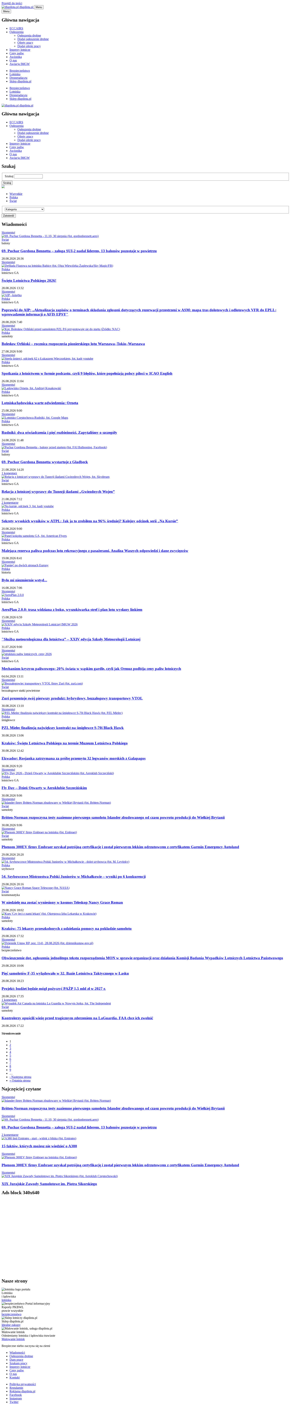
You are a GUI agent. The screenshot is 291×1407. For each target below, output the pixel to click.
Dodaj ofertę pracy (29, 46)
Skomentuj (8, 232)
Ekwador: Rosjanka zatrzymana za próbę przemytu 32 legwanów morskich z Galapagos (74, 758)
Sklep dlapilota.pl (20, 81)
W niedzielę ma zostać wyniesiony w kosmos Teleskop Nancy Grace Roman (62, 902)
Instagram (16, 1398)
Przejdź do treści (12, 3)
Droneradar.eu (18, 77)
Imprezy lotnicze (20, 49)
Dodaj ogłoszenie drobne (33, 39)
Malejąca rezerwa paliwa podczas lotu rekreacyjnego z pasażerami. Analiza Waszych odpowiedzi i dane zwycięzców (95, 551)
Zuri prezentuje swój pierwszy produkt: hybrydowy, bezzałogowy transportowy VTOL (72, 698)
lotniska (6, 1300)
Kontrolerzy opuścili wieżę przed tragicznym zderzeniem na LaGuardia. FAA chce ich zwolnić (77, 1018)
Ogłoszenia (17, 32)
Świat (13, 201)
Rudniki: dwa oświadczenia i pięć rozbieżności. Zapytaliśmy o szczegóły (59, 432)
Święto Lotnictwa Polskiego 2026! (29, 280)
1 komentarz (9, 473)
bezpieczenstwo (11, 1314)
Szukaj (9, 176)
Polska (14, 197)
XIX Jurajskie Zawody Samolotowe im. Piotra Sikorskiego (49, 1184)
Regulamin (16, 1387)
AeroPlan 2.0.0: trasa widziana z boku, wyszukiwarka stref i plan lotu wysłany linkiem (72, 609)
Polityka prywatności (23, 1384)
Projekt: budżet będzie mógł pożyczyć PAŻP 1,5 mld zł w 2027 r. (54, 988)
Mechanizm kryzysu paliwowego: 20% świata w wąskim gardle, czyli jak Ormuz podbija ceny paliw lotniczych (91, 669)
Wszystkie (16, 193)
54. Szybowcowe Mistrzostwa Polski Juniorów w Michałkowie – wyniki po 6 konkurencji (74, 876)
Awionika (16, 56)
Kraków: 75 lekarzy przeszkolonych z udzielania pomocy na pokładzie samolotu (67, 928)
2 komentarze (10, 502)
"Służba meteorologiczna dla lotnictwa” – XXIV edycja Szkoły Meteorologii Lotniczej (71, 639)
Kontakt (15, 1377)
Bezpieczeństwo (20, 70)
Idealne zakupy (11, 1325)
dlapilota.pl (26, 7)
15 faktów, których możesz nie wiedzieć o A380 (39, 1146)
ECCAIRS (16, 28)
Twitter (14, 1402)
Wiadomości (17, 1352)
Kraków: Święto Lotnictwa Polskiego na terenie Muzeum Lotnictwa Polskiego (65, 743)
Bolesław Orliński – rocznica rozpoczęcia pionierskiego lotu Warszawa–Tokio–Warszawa (73, 344)
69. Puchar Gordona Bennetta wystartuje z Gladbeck (45, 462)
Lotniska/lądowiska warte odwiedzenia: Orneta (40, 403)
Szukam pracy (18, 1363)
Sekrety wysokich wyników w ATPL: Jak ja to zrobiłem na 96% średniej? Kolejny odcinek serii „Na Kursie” (90, 521)
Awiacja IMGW (20, 64)
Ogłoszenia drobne (29, 35)
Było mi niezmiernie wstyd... (24, 580)
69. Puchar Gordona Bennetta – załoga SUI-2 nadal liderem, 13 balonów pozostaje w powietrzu (79, 251)
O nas (13, 60)
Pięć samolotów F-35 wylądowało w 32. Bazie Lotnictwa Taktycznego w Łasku (65, 973)
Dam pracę (16, 1359)
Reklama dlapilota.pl (22, 1391)
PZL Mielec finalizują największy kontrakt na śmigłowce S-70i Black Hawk (63, 728)
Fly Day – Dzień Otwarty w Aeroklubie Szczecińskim (44, 788)
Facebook (16, 1395)
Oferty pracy (25, 42)
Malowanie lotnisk (13, 1339)
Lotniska (15, 74)
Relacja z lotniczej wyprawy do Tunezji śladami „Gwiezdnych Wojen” (58, 491)
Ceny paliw (17, 53)
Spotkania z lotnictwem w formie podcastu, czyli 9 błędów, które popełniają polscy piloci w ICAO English (87, 373)
